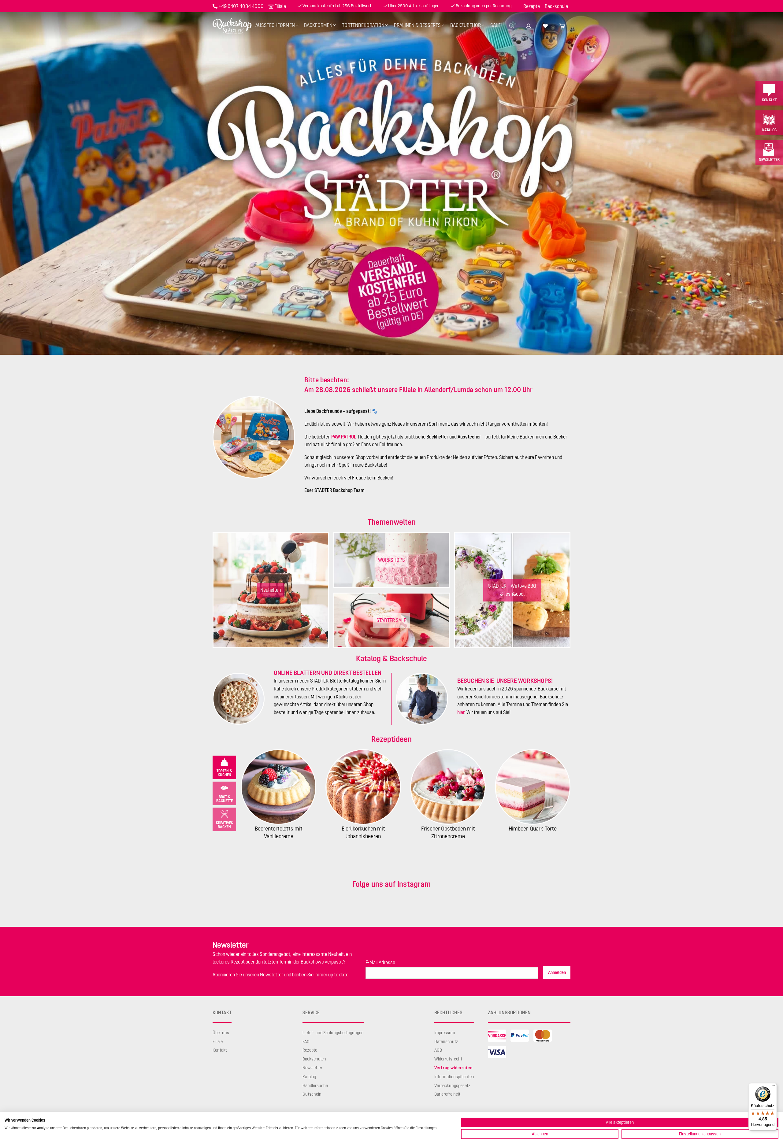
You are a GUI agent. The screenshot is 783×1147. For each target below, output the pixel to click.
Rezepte (531, 6)
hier (460, 712)
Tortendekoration (363, 25)
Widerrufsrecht (448, 1058)
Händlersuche (315, 1085)
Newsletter (769, 159)
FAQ (306, 1041)
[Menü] (773, 1086)
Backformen (318, 25)
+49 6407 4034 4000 (241, 6)
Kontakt (769, 100)
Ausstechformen (275, 25)
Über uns (221, 1032)
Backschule (556, 6)
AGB (438, 1050)
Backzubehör (465, 25)
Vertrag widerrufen (453, 1067)
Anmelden (557, 972)
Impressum (444, 1032)
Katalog (769, 130)
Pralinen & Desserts (417, 25)
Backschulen (314, 1058)
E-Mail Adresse (380, 962)
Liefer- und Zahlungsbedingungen (333, 1032)
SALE (495, 25)
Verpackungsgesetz (452, 1085)
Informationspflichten (454, 1076)
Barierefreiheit (447, 1094)
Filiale (280, 6)
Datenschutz (446, 1041)
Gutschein (311, 1094)
